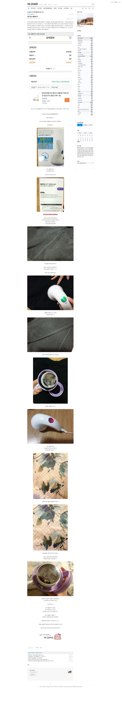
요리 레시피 (66, 8)
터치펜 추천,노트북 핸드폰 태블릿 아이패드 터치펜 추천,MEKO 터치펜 (40, 660)
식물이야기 (85, 43)
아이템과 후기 (33, 652)
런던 (92, 155)
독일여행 (85, 61)
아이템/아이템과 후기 (30, 18)
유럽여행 (82, 150)
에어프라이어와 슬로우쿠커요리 (85, 109)
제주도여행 (85, 98)
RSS (82, 8)
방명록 (45, 4)
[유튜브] (69, 19)
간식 (85, 107)
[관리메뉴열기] (120, 2)
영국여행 (78, 156)
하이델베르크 (85, 63)
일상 (85, 47)
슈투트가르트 (85, 66)
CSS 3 (67, 686)
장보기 (85, 57)
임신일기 (85, 50)
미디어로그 (50, 4)
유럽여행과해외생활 (47, 8)
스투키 (88, 155)
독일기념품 (82, 151)
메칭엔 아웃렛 (90, 151)
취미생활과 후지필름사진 (85, 49)
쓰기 (93, 8)
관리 (89, 8)
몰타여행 (78, 147)
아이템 (55, 8)
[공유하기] (31, 648)
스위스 (85, 89)
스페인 (85, 80)
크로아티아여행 (82, 154)
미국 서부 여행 (85, 54)
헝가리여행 (79, 155)
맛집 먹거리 (85, 100)
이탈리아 (85, 77)
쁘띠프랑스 (85, 70)
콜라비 (78, 154)
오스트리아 (85, 79)
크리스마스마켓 (87, 147)
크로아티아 (85, 82)
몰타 (85, 84)
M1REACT (44, 686)
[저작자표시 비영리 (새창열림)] (41, 647)
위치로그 (56, 4)
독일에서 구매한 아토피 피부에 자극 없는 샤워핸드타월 (37, 659)
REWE (92, 154)
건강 (85, 114)
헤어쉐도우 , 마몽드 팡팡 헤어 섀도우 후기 (35, 655)
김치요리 (82, 156)
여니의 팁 (85, 45)
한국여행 (60, 8)
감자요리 (91, 147)
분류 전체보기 (85, 38)
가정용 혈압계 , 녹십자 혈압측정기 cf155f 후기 (36, 656)
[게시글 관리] (33, 648)
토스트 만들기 (88, 154)
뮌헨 (85, 68)
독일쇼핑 (85, 59)
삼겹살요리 (82, 147)
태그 (86, 8)
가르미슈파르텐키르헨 (85, 65)
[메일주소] (68, 19)
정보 (71, 8)
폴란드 (85, 86)
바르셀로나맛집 (84, 155)
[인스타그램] (71, 19)
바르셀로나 (88, 152)
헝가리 (85, 75)
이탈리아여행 (83, 152)
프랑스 (85, 72)
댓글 (28, 664)
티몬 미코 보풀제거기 (31, 14)
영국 (85, 88)
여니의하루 (32, 4)
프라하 (85, 73)
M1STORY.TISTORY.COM (54, 686)
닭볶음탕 (86, 151)
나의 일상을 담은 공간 (33, 672)
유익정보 (85, 112)
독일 (90, 155)
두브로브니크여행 (87, 150)
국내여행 (85, 96)
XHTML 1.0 (62, 686)
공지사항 (41, 4)
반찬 (85, 105)
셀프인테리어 (85, 41)
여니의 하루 (33, 8)
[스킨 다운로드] (73, 19)
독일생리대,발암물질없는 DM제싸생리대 (35, 657)
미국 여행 (39, 8)
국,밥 (85, 104)
